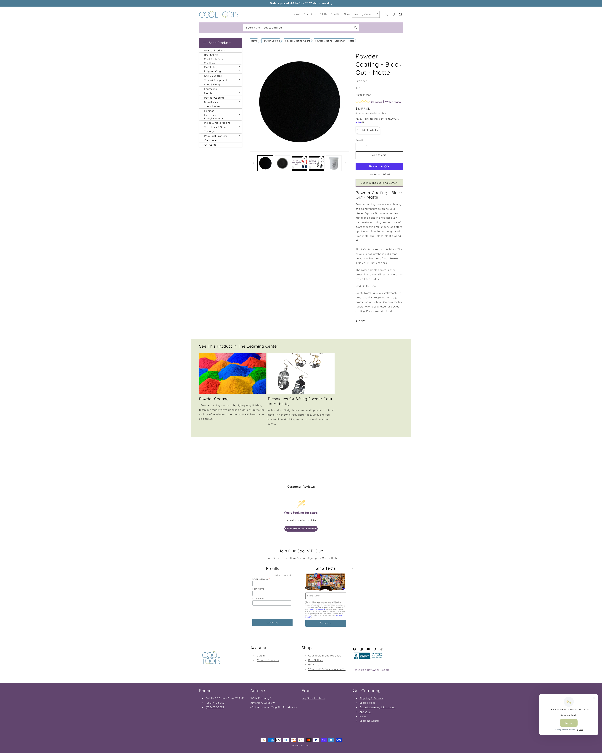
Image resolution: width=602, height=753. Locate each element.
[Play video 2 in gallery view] (317, 163)
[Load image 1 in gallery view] (265, 163)
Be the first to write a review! (301, 528)
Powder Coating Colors (297, 40)
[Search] (355, 27)
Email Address (261, 578)
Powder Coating (271, 40)
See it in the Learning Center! (379, 182)
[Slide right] (345, 163)
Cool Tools (305, 746)
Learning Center (369, 720)
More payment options (379, 174)
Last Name (258, 598)
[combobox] (301, 27)
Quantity (360, 140)
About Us (365, 711)
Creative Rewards (268, 660)
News (362, 716)
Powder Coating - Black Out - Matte (334, 40)
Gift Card (313, 664)
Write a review (393, 101)
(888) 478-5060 (215, 702)
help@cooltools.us (313, 698)
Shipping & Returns (371, 698)
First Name (258, 588)
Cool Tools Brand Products (324, 655)
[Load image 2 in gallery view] (282, 163)
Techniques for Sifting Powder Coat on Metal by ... (299, 401)
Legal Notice (367, 702)
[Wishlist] (393, 14)
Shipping (360, 113)
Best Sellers (315, 660)
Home (254, 40)
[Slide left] (253, 163)
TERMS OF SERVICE (317, 610)
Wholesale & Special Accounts (327, 669)
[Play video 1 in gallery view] (299, 163)
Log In (261, 655)
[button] (376, 13)
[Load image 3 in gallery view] (334, 163)
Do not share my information (377, 707)
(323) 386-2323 (215, 707)
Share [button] (362, 320)
